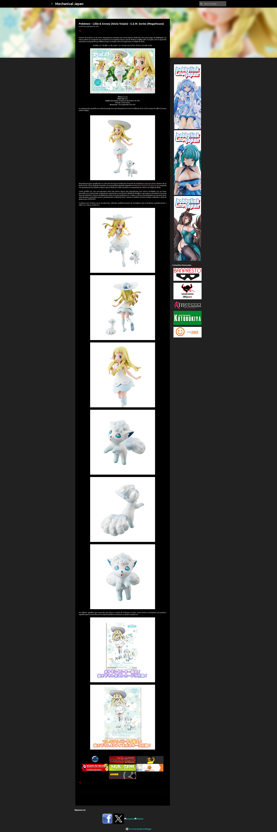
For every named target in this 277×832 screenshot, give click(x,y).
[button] (80, 30)
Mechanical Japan (69, 4)
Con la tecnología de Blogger (139, 829)
